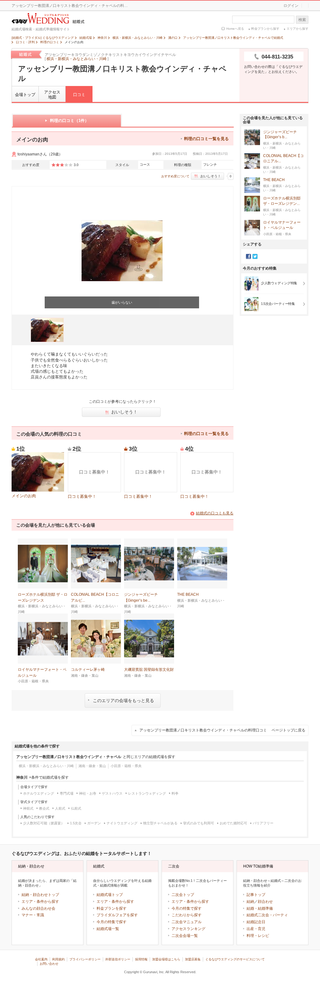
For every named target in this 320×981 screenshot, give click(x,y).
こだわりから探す (187, 915)
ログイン (290, 5)
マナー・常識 (33, 915)
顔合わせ (265, 901)
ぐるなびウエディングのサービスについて (235, 959)
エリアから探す (297, 28)
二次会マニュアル (187, 922)
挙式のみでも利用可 (198, 823)
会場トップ (25, 94)
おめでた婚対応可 (233, 823)
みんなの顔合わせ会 (38, 908)
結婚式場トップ (110, 895)
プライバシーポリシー (85, 959)
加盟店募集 (193, 959)
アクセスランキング (188, 929)
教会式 (44, 808)
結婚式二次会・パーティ (267, 915)
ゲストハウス (112, 793)
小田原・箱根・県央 (126, 766)
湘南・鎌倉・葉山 (92, 766)
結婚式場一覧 (108, 929)
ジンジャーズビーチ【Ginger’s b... (280, 134)
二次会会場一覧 (185, 935)
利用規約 (58, 959)
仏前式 (76, 808)
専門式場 (66, 793)
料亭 (175, 793)
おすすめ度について (175, 176)
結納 (250, 901)
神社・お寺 (87, 793)
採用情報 (141, 959)
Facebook (248, 256)
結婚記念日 (256, 922)
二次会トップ (183, 895)
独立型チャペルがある (160, 823)
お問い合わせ (49, 963)
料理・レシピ (258, 935)
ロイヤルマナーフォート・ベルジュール (282, 225)
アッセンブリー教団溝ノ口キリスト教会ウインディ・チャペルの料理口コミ (222, 730)
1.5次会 (76, 823)
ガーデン (94, 823)
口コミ (79, 94)
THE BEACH (274, 180)
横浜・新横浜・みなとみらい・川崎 (77, 59)
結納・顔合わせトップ (40, 895)
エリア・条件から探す (40, 901)
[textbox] (263, 19)
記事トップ (256, 895)
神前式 (28, 808)
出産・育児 (256, 929)
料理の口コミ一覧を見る (206, 138)
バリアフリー (263, 823)
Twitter (255, 256)
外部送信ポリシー (117, 959)
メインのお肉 (24, 495)
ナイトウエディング (122, 823)
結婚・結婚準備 (260, 908)
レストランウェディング (147, 793)
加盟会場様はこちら (166, 959)
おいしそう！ (210, 176)
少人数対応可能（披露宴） (43, 823)
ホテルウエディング (38, 793)
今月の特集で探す (112, 922)
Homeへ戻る (235, 28)
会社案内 (41, 959)
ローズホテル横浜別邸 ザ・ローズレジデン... (282, 201)
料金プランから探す (265, 28)
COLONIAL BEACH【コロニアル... (283, 158)
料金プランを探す (112, 908)
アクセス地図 (52, 94)
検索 (302, 20)
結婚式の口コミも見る (214, 513)
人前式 (60, 808)
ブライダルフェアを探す (117, 915)
